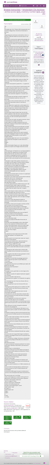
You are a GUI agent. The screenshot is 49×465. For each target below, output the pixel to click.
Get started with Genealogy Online (31, 456)
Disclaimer (7, 458)
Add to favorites (7, 423)
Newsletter (14, 452)
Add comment (16, 417)
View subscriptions (38, 40)
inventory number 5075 (12, 408)
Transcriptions (15, 5)
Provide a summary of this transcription (17, 19)
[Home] (44, 463)
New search (42, 26)
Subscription (8, 454)
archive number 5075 (8, 405)
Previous (35, 22)
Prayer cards (24, 5)
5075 (18, 12)
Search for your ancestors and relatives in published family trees (32, 453)
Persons (7, 5)
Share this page (26, 417)
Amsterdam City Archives (33, 9)
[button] (34, 5)
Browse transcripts (12, 9)
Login (38, 37)
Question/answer (9, 456)
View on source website (7, 418)
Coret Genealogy (36, 463)
